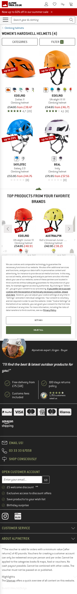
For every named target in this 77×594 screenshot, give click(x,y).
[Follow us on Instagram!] (8, 517)
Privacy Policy (49, 310)
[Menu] (5, 19)
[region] (38, 297)
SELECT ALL (38, 330)
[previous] (8, 229)
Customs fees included (20, 395)
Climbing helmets (14, 28)
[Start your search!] (71, 19)
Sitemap (11, 580)
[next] (69, 229)
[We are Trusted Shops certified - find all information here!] (44, 395)
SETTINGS (39, 320)
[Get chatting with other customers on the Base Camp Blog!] (21, 517)
